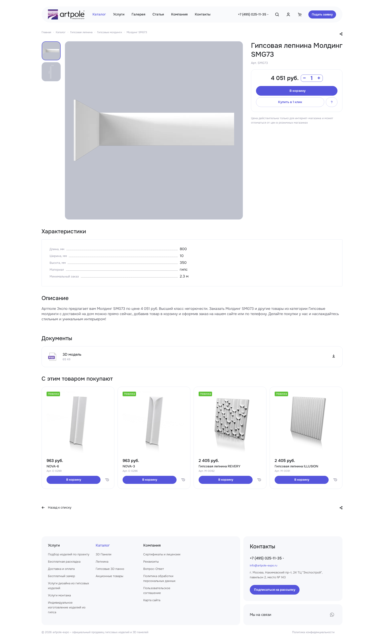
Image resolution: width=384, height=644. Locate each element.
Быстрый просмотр (78, 444)
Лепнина (102, 562)
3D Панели (103, 554)
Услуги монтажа (59, 595)
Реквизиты (151, 562)
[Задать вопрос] (331, 102)
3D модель (72, 354)
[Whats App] (332, 615)
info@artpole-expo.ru (263, 565)
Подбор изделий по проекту (68, 554)
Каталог (103, 545)
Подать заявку (322, 14)
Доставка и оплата (61, 569)
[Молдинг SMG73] (154, 130)
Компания (152, 545)
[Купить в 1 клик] (107, 479)
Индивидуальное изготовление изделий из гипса (66, 607)
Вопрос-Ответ (153, 569)
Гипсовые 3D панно (110, 569)
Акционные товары (109, 576)
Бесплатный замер (61, 576)
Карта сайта (151, 600)
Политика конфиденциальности (313, 632)
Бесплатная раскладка (64, 562)
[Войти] (288, 14)
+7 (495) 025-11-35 (252, 14)
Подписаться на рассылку (274, 590)
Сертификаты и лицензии (161, 554)
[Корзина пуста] (299, 14)
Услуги (54, 545)
